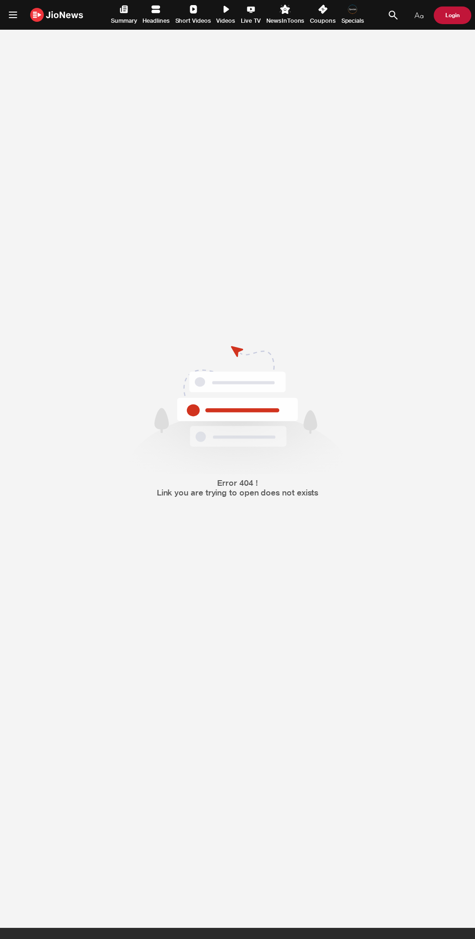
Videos (225, 20)
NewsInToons (285, 20)
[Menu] (13, 15)
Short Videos (193, 20)
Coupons (322, 20)
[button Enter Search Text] (393, 15)
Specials (352, 20)
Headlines (155, 20)
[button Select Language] (419, 15)
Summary (124, 20)
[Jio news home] (57, 14)
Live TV (251, 20)
